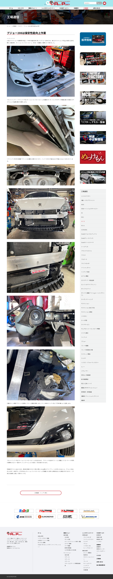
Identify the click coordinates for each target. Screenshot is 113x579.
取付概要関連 (84, 379)
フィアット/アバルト (88, 539)
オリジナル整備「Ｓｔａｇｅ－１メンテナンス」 (92, 294)
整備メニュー (32, 8)
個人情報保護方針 (101, 565)
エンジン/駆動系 (87, 553)
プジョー (83, 341)
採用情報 (99, 555)
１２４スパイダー (85, 196)
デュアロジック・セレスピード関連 (90, 329)
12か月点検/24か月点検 (70, 550)
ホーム (11, 8)
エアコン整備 (68, 543)
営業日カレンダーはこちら (13, 548)
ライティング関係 (85, 354)
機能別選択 (85, 550)
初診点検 (67, 555)
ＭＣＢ (83, 221)
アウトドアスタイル (86, 251)
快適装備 (85, 570)
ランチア (83, 358)
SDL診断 (67, 537)
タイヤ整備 (67, 545)
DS (82, 213)
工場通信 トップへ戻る (40, 493)
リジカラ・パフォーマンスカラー (90, 362)
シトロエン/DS (87, 545)
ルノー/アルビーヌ (87, 548)
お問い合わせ (96, 8)
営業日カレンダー (101, 549)
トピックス (21, 8)
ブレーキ (85, 561)
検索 (100, 3)
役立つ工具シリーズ (86, 383)
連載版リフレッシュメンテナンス (90, 396)
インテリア (86, 565)
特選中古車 (99, 537)
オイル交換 (67, 539)
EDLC (82, 217)
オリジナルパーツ (85, 289)
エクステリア (86, 567)
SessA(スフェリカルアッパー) (89, 234)
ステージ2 (67, 559)
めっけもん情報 (41, 542)
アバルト (83, 255)
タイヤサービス (85, 324)
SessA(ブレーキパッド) (87, 238)
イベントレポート (85, 267)
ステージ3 (67, 561)
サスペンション (85, 303)
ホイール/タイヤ (87, 563)
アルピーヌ (84, 259)
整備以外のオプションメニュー (89, 388)
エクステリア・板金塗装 (87, 280)
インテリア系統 (85, 272)
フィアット (84, 337)
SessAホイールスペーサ (87, 242)
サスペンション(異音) (86, 312)
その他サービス (63, 8)
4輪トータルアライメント (88, 200)
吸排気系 (85, 555)
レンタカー (99, 541)
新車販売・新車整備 (86, 392)
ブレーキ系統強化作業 (87, 350)
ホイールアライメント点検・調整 (73, 541)
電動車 (83, 400)
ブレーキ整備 (84, 345)
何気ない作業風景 (85, 375)
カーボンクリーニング (87, 299)
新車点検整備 (68, 548)
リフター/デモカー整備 (43, 538)
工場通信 (85, 8)
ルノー (83, 367)
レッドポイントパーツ (47, 8)
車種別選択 (85, 535)
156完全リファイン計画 (43, 540)
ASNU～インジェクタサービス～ (89, 208)
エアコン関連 (84, 276)
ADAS (82, 204)
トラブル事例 (84, 333)
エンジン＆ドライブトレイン (88, 284)
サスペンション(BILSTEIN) (88, 308)
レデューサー (84, 371)
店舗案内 (76, 8)
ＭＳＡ (83, 225)
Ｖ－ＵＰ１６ (84, 246)
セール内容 (84, 320)
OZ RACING (84, 230)
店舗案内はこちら (11, 546)
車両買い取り (100, 539)
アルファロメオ (85, 263)
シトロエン (84, 316)
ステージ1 (67, 557)
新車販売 (99, 535)
